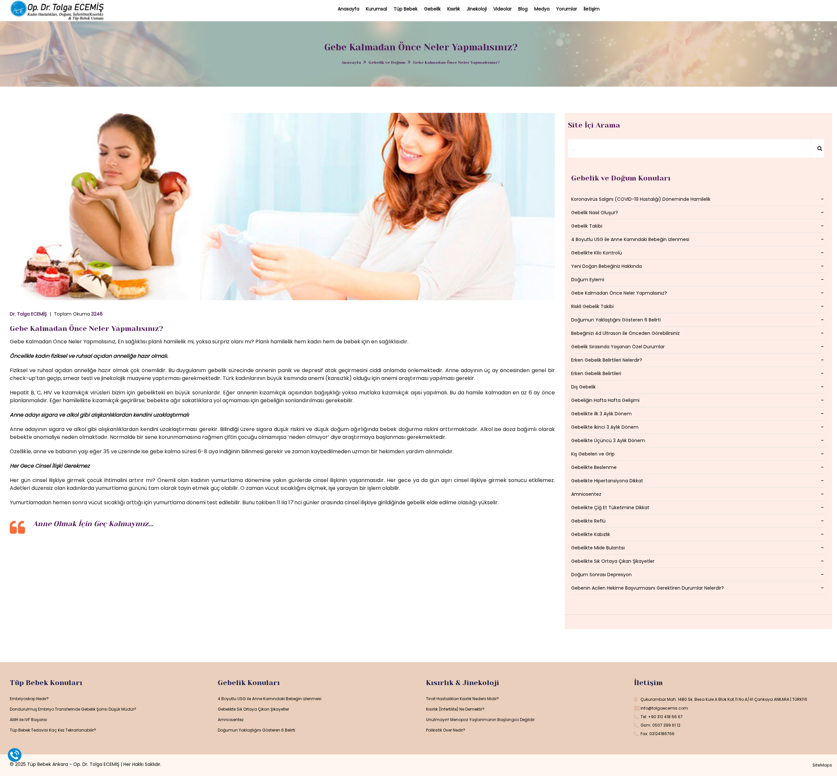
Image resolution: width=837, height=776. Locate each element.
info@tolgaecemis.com (664, 708)
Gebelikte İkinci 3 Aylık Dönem (605, 427)
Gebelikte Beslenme (594, 467)
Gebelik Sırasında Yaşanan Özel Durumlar (618, 346)
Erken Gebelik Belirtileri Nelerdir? (606, 360)
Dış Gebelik (583, 387)
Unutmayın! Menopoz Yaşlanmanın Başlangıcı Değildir (480, 719)
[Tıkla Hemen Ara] (15, 755)
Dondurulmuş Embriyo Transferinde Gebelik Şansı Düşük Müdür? (73, 709)
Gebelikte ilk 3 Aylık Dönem (601, 413)
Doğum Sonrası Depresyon (601, 574)
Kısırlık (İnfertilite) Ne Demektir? (455, 709)
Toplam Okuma (78, 314)
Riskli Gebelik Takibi (592, 306)
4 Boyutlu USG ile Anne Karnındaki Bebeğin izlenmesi (630, 239)
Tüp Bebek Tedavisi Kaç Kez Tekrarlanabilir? (53, 730)
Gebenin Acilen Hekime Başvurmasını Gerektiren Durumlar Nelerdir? (647, 588)
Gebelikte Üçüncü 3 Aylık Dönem (608, 440)
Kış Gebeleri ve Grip (593, 454)
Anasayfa (351, 62)
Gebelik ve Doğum (386, 62)
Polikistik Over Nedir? (445, 730)
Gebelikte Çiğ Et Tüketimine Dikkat (610, 507)
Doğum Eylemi (587, 279)
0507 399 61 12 (666, 725)
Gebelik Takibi (586, 226)
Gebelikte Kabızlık (590, 534)
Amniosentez (586, 494)
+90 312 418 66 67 (665, 716)
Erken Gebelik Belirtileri (596, 373)
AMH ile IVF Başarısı (28, 719)
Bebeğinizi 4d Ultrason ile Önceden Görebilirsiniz (625, 333)
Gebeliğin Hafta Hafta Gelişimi (605, 400)
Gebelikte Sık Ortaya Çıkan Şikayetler (613, 561)
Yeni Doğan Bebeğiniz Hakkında (606, 266)
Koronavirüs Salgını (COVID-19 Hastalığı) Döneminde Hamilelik (640, 199)
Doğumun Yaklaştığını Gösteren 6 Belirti (616, 320)
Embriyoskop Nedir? (29, 698)
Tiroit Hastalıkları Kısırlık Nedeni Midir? (462, 698)
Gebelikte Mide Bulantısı (598, 547)
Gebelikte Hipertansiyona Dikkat (607, 480)
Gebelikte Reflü (588, 521)
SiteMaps (822, 765)
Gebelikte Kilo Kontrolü (596, 253)
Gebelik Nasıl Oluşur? (594, 212)
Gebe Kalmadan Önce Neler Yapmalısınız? (86, 328)
